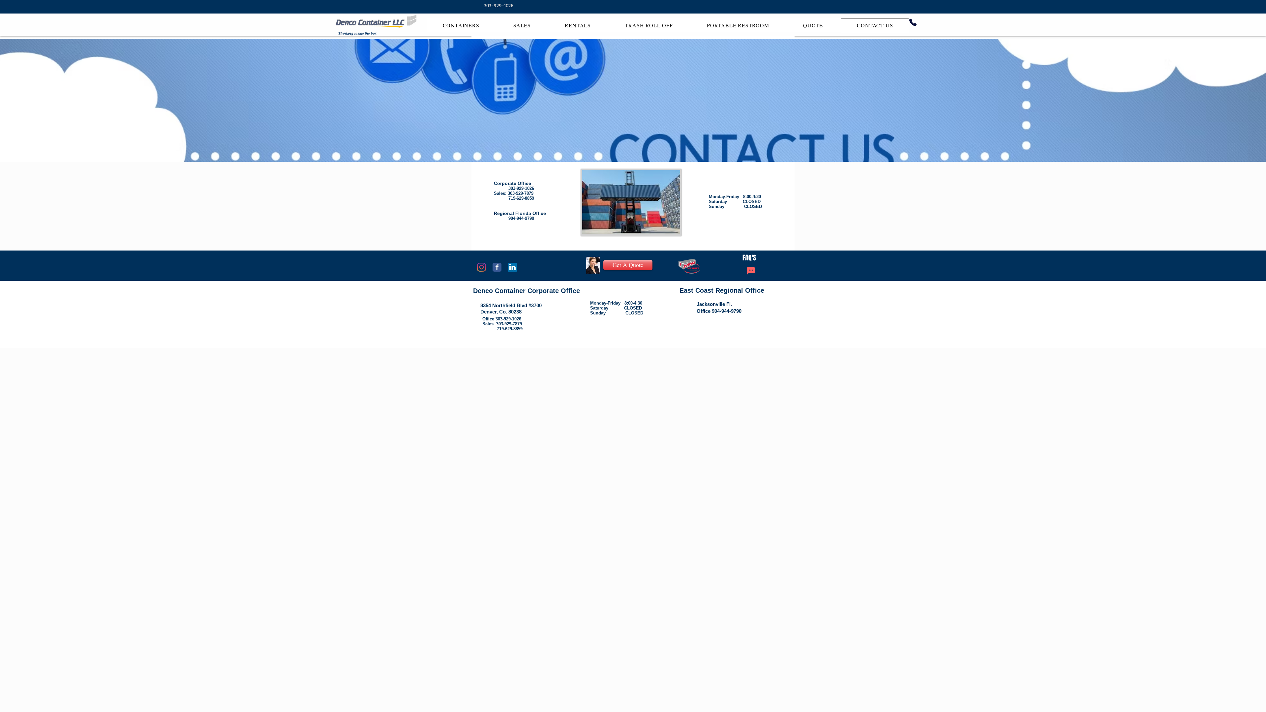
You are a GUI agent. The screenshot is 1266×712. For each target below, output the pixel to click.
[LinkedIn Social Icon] (512, 267)
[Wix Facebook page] (497, 267)
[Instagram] (481, 267)
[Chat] (751, 271)
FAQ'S (749, 258)
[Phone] (913, 22)
